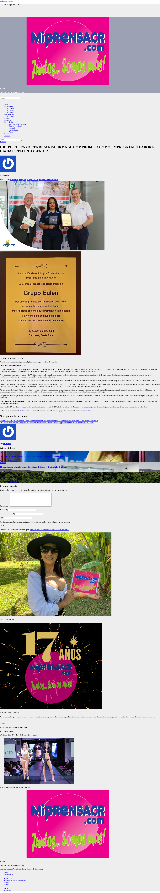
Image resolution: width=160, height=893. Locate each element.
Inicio (6, 104)
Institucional (8, 875)
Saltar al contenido (6, 1)
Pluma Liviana (9, 114)
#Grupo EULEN (32, 180)
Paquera (11, 112)
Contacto (7, 890)
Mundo (6, 882)
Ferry (6, 888)
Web (1, 518)
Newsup (29, 869)
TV (5, 886)
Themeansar (39, 869)
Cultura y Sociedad (15, 126)
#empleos (22, 180)
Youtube (88, 411)
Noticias (7, 118)
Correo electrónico (7, 514)
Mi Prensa (3, 88)
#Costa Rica (14, 180)
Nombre (3, 510)
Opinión (11, 116)
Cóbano (11, 108)
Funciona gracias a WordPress (10, 869)
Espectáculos (8, 122)
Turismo (7, 136)
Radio (6, 884)
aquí (70, 411)
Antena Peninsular (6, 473)
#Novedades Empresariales (48, 180)
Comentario (4, 506)
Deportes (7, 120)
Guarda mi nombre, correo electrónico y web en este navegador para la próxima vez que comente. (36, 522)
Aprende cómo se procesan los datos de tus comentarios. (49, 530)
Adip (6, 876)
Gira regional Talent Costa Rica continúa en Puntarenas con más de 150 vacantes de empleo (34, 456)
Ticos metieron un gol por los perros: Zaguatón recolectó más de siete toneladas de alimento (33, 467)
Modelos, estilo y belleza (17, 124)
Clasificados (8, 134)
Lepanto (11, 110)
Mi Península (8, 106)
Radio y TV (13, 132)
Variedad (12, 128)
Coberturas (8, 878)
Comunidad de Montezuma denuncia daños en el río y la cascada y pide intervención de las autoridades (38, 477)
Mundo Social (13, 130)
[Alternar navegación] (1, 96)
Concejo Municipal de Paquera (15, 880)
